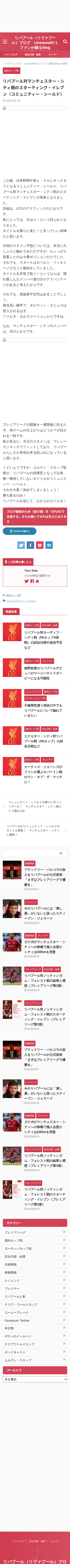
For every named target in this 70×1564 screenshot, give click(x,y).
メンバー (52, 54)
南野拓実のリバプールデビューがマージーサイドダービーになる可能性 (43, 673)
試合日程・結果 (33, 54)
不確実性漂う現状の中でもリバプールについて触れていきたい (43, 710)
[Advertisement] (35, 16)
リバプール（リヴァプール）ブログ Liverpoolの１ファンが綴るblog (35, 43)
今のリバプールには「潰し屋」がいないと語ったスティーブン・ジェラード (45, 913)
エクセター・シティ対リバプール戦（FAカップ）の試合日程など (43, 741)
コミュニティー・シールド (21, 600)
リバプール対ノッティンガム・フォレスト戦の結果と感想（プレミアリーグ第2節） (45, 980)
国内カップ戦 (13, 595)
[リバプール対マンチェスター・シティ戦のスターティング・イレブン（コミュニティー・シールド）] (49, 545)
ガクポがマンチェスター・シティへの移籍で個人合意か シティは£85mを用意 (45, 947)
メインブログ (11, 54)
